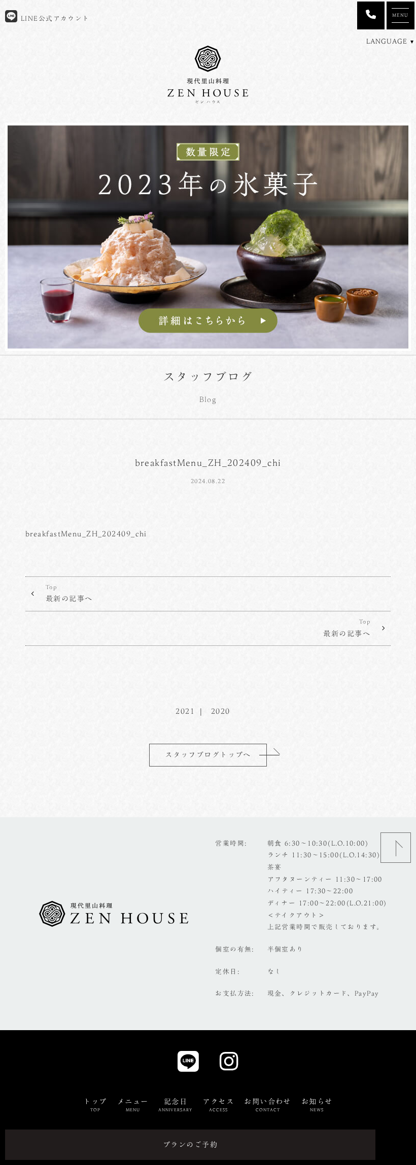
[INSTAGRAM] (229, 1064)
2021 (185, 711)
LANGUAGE (386, 41)
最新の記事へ (69, 593)
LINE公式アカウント (53, 18)
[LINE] (188, 1064)
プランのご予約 (190, 1144)
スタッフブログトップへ (208, 754)
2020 (220, 711)
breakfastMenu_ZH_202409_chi (86, 533)
